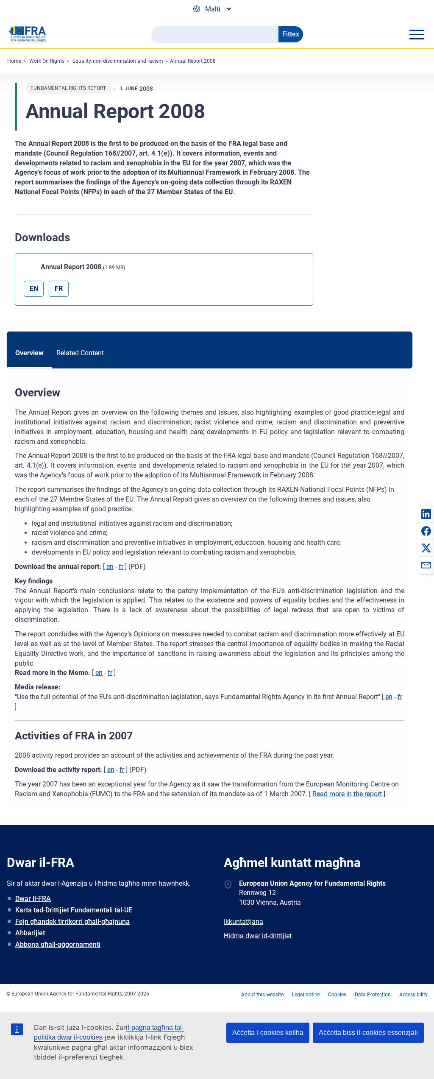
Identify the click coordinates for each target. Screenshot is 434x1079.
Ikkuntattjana (243, 921)
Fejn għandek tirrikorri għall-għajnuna (72, 921)
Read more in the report (347, 794)
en (110, 567)
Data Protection (373, 995)
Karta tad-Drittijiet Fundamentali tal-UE (73, 910)
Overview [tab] (29, 353)
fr (121, 567)
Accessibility (413, 995)
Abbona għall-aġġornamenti (57, 944)
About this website (262, 995)
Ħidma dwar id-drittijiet (258, 936)
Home (14, 61)
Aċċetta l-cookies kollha (267, 1032)
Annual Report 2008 (193, 61)
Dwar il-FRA (33, 899)
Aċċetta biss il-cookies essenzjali (368, 1032)
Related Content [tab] (80, 353)
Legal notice (306, 995)
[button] (426, 513)
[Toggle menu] (417, 34)
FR (59, 288)
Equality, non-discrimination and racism (117, 61)
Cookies (337, 995)
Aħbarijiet (30, 933)
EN (34, 288)
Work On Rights (46, 61)
